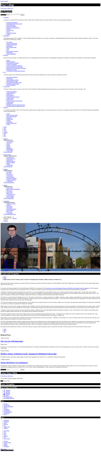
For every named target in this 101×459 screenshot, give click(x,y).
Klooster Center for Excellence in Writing (16, 68)
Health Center (10, 99)
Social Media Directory (9, 398)
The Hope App (10, 141)
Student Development (12, 91)
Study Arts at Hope (11, 85)
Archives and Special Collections (14, 65)
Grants (5, 265)
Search (22, 14)
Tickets (8, 113)
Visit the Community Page (10, 214)
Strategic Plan (10, 160)
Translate (14, 218)
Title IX (5, 408)
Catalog (8, 34)
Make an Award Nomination (13, 189)
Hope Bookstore (10, 95)
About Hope (6, 430)
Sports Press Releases (12, 116)
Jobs (5, 135)
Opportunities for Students (13, 63)
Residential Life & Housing (13, 97)
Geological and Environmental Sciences (13, 264)
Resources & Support (11, 26)
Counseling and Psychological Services (16, 106)
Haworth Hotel (10, 210)
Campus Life (7, 86)
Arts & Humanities (11, 25)
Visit (8, 50)
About (5, 127)
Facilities (9, 120)
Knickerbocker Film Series (13, 84)
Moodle (8, 146)
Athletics (6, 107)
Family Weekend (10, 177)
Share (5, 329)
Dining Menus (10, 149)
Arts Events (9, 206)
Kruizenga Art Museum (12, 77)
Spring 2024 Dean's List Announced (14, 363)
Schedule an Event (11, 158)
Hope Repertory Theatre (12, 81)
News (5, 131)
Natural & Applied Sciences (13, 27)
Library (8, 31)
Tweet (5, 330)
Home (5, 276)
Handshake (9, 148)
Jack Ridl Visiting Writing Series (14, 82)
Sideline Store (10, 119)
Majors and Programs (11, 47)
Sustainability (10, 103)
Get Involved (10, 176)
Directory (6, 221)
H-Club (8, 124)
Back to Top (3, 449)
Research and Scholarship (10, 269)
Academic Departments (12, 22)
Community (6, 201)
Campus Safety (10, 102)
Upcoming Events (11, 194)
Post (5, 331)
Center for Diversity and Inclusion (14, 100)
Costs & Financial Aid (12, 43)
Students (6, 138)
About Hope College (11, 209)
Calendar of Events (11, 203)
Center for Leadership (12, 64)
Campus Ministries (11, 93)
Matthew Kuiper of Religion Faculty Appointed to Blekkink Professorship (29, 354)
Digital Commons (11, 61)
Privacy (5, 414)
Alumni (5, 185)
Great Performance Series (12, 80)
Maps (5, 133)
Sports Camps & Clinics (12, 115)
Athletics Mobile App (12, 123)
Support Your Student (12, 178)
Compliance (6, 409)
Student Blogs (10, 52)
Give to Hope (7, 438)
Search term (3, 14)
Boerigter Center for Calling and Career (16, 104)
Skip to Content (4, 1)
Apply (8, 48)
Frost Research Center (12, 69)
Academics (6, 17)
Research (6, 55)
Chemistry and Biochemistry (10, 261)
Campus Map (10, 150)
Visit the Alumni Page (9, 198)
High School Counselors (12, 51)
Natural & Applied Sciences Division (12, 266)
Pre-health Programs (11, 33)
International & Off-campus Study (14, 23)
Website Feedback (8, 411)
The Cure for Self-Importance (12, 341)
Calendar (6, 132)
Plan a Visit (9, 190)
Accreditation (7, 410)
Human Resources (11, 161)
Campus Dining (10, 98)
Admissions (6, 35)
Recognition (6, 268)
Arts (5, 72)
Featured (6, 260)
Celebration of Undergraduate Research (16, 71)
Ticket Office (10, 78)
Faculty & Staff (7, 154)
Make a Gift (9, 193)
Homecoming (10, 187)
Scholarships (9, 46)
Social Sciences (10, 30)
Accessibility (7, 413)
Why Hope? (9, 42)
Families (5, 169)
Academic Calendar (11, 179)
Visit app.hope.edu (8, 152)
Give (5, 136)
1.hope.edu (9, 142)
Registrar (9, 29)
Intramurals (9, 117)
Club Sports (9, 121)
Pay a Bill (9, 173)
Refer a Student (10, 197)
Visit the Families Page (9, 182)
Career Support (10, 195)
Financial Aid (10, 174)
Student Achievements (12, 44)
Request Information (11, 54)
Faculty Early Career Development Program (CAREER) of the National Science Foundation (67, 288)
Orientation (9, 172)
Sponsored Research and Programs (15, 67)
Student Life (9, 94)
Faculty (5, 262)
